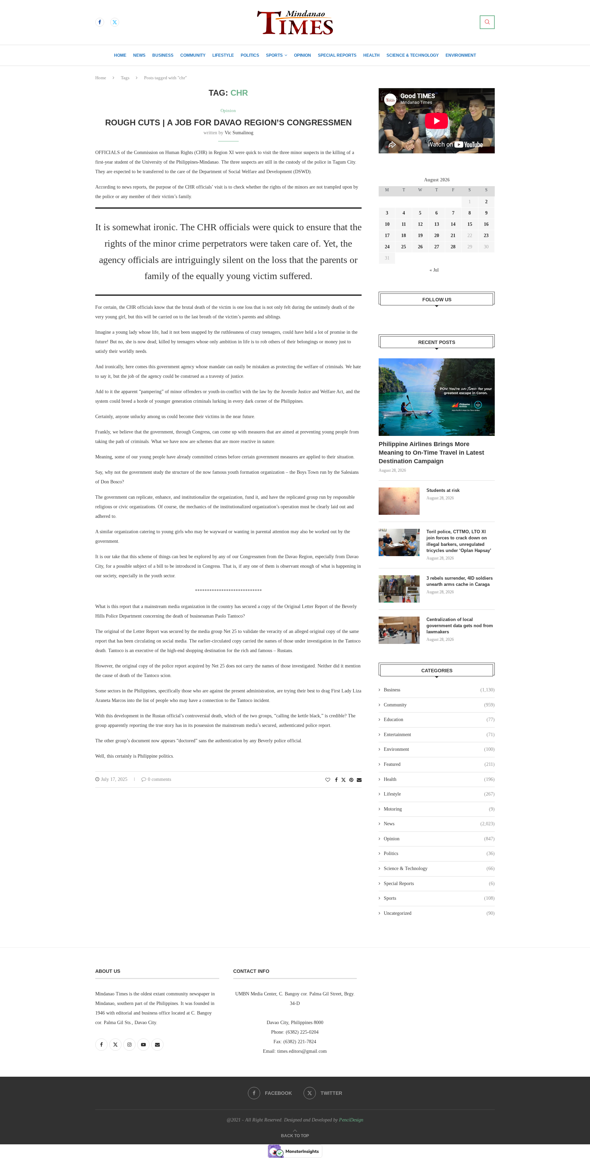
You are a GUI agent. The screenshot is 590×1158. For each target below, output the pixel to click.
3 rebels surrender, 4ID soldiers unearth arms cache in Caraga (459, 581)
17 (387, 235)
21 (453, 235)
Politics (250, 55)
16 (486, 224)
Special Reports (337, 55)
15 (469, 224)
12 (420, 224)
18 (403, 235)
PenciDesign (351, 1119)
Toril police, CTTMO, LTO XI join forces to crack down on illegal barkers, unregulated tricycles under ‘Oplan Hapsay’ (459, 541)
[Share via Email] (359, 780)
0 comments (159, 779)
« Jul (434, 270)
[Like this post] (327, 780)
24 (387, 246)
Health (371, 55)
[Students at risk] (399, 501)
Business (162, 55)
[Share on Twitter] (343, 780)
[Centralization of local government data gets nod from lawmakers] (399, 630)
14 (453, 224)
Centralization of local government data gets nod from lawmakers (459, 625)
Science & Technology (413, 55)
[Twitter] (114, 22)
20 (436, 235)
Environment (461, 55)
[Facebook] (99, 22)
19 (420, 235)
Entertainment (439, 734)
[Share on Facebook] (336, 780)
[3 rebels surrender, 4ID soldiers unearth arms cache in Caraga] (399, 589)
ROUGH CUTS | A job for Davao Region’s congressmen (228, 122)
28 (453, 246)
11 (404, 224)
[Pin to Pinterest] (351, 780)
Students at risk (443, 490)
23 (486, 235)
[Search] (487, 22)
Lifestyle (223, 55)
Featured (439, 764)
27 (436, 246)
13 (436, 224)
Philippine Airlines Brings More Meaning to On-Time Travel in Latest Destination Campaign (431, 453)
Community (193, 55)
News (139, 55)
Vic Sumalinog (239, 132)
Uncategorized (439, 913)
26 (420, 246)
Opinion (302, 55)
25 (403, 246)
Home (120, 55)
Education (439, 719)
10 (387, 224)
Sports (274, 55)
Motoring (439, 809)
